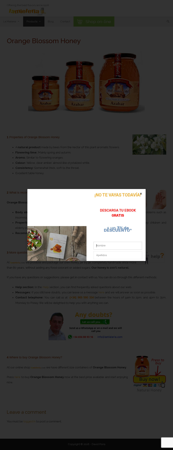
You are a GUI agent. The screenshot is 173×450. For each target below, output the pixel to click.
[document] (86, 225)
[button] (141, 193)
